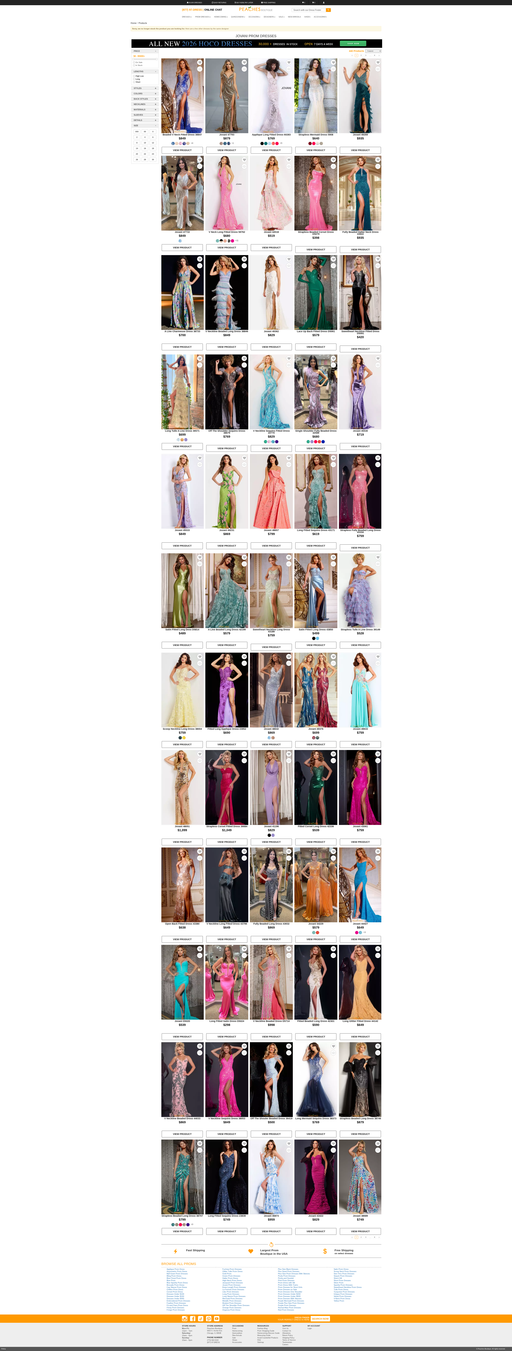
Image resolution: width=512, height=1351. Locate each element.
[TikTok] (200, 1318)
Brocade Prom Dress (175, 1285)
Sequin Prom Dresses (343, 1276)
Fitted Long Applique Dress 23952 (227, 729)
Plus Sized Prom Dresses (288, 1271)
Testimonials (287, 1342)
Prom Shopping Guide (265, 1331)
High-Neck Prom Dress (232, 1280)
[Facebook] (192, 1318)
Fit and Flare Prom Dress (177, 1305)
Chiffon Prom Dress (175, 1289)
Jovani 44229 (315, 923)
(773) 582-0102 (213, 1340)
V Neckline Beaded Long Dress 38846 (226, 331)
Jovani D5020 (182, 1021)
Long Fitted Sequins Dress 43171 (316, 530)
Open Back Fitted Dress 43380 (182, 923)
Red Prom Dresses (286, 1310)
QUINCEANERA (237, 17)
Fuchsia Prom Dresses (232, 1269)
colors (138, 93)
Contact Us (286, 1331)
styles (137, 88)
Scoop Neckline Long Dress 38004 (182, 729)
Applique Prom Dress (176, 1269)
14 (137, 148)
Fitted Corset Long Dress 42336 (316, 826)
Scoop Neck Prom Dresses (345, 1271)
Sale (234, 1338)
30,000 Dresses (195, 3)
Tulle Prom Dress (341, 1289)
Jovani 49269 (360, 134)
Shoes (234, 1340)
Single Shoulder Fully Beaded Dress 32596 (316, 432)
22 (145, 154)
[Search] (328, 10)
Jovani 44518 (271, 232)
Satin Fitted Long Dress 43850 (316, 629)
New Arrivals (294, 17)
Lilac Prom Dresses (230, 1292)
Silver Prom (338, 1283)
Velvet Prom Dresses (342, 1296)
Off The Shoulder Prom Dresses (235, 1305)
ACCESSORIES (320, 17)
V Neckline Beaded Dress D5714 (271, 1021)
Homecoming (237, 1331)
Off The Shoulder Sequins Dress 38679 (226, 432)
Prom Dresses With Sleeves (289, 1298)
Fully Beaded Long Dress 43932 (271, 923)
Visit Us (285, 1328)
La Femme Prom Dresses (233, 1289)
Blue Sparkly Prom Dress (177, 1283)
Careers (285, 1345)
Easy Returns (219, 3)
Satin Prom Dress (341, 1269)
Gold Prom (226, 1274)
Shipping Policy (288, 1338)
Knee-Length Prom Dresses (234, 1287)
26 (137, 159)
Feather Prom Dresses (176, 1303)
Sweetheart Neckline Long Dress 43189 (271, 630)
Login (310, 1328)
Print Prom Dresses (286, 1280)
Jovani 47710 (182, 232)
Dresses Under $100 (175, 1294)
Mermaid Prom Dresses (232, 1298)
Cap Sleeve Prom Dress (177, 1287)
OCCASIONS (254, 17)
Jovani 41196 (271, 826)
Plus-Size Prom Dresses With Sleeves (294, 1274)
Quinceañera (237, 1333)
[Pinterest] (208, 1318)
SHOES (307, 17)
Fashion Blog (262, 1328)
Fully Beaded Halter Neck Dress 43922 (360, 233)
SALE (281, 17)
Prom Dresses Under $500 (289, 1296)
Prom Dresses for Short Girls (290, 1287)
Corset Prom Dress (175, 1292)
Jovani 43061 (360, 826)
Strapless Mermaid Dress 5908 (316, 134)
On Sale (139, 62)
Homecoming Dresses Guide (268, 1333)
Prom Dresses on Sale (287, 1289)
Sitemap (260, 1342)
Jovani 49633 (360, 729)
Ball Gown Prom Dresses (177, 1274)
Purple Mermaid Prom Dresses (291, 1301)
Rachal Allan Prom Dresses (289, 1308)
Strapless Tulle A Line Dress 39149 (360, 629)
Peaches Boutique (484, 1349)
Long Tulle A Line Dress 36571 (182, 431)
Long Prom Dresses (230, 1294)
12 (153, 143)
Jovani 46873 (271, 1215)
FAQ (259, 1340)
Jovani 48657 (271, 530)
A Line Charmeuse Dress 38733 (182, 331)
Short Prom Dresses (342, 1280)
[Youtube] (216, 1318)
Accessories (237, 1342)
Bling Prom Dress (174, 1276)
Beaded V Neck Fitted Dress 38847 (182, 134)
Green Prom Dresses (231, 1276)
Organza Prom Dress (231, 1310)
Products (143, 23)
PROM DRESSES (202, 17)
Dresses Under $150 (175, 1296)
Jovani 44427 (360, 923)
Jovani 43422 (315, 1215)
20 (137, 154)
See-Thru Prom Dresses (344, 1274)
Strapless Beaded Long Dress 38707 (182, 1215)
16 (145, 148)
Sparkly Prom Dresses (343, 1285)
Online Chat (213, 9)
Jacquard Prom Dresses (232, 1283)
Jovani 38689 (360, 1215)
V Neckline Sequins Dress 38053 (226, 1118)
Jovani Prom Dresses (231, 1285)
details (138, 120)
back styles (141, 99)
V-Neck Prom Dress (342, 1298)
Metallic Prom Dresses (231, 1301)
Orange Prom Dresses (231, 1308)
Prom (234, 1328)
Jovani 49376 (315, 729)
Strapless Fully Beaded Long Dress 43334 (360, 531)
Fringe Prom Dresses (176, 1310)
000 (137, 132)
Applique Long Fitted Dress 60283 (271, 134)
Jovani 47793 (226, 134)
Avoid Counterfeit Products (267, 1338)
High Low (140, 76)
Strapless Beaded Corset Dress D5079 (316, 233)
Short (138, 82)
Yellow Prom (339, 1301)
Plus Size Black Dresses (288, 1269)
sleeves (138, 115)
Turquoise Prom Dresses (344, 1292)
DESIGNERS (269, 17)
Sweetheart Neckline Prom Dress (348, 1287)
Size (136, 125)
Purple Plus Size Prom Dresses (291, 1303)
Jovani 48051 (182, 826)
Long (138, 79)
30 (153, 159)
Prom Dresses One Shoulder (290, 1292)
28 (145, 159)
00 (145, 132)
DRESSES (186, 17)
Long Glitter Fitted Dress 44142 (360, 1021)
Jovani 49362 (271, 331)
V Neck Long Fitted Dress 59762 (227, 232)
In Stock (139, 65)
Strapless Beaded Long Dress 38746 (360, 1118)
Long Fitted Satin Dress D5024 (226, 1021)
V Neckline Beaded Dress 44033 (182, 1118)
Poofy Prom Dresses (286, 1276)
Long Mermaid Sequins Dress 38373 (315, 1118)
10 (145, 143)
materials (139, 109)
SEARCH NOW (320, 1318)
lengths (138, 71)
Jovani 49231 (226, 530)
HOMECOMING (220, 17)
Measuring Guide (263, 1335)
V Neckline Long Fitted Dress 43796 (227, 923)
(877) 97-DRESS (213, 1342)
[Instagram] (184, 1318)
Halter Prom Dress (230, 1278)
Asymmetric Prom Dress (177, 1271)
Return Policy (287, 1335)
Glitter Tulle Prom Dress (232, 1271)
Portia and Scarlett (286, 1278)
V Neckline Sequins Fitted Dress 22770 (271, 432)
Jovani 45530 (360, 431)
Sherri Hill (338, 1278)
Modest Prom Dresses (231, 1303)
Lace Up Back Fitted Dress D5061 (316, 331)
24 (153, 154)
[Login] (324, 2)
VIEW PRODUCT (182, 150)
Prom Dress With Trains (288, 1285)
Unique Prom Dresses (343, 1294)
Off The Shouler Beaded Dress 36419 (271, 1118)
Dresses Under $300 (175, 1298)
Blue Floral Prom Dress (176, 1278)
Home (133, 23)
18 (153, 148)
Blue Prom (171, 1280)
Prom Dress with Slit (286, 1283)
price (137, 51)
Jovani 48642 (271, 729)
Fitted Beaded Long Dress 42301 (315, 1021)
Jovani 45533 (182, 530)
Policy (3, 1349)
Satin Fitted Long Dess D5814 (182, 629)
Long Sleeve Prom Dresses (233, 1296)
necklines (139, 104)
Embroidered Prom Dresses (178, 1301)
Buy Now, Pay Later (244, 3)
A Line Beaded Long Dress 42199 (227, 629)
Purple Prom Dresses (287, 1305)
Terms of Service (289, 1340)
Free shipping (269, 3)
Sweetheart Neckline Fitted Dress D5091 (360, 332)
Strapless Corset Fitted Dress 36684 (226, 826)
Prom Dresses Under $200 (289, 1294)
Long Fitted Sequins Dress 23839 (227, 1215)
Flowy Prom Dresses (175, 1308)
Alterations (286, 1333)
